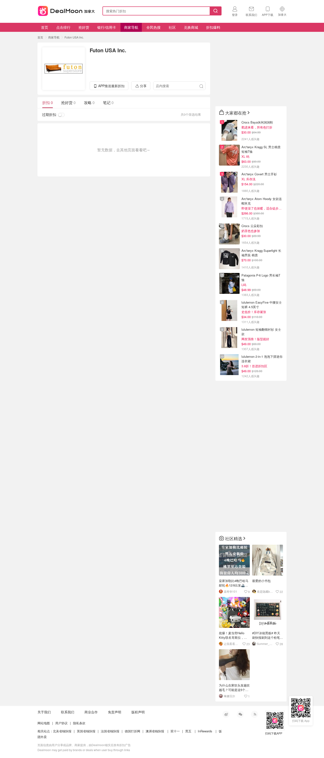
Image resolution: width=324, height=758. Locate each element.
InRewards (205, 731)
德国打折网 (132, 731)
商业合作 (91, 712)
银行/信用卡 (106, 27)
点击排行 (63, 27)
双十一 (175, 731)
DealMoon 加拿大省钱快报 (65, 10)
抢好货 (84, 27)
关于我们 (44, 712)
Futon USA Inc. (74, 37)
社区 (172, 27)
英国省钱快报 (86, 731)
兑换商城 (191, 27)
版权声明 (138, 712)
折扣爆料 (213, 27)
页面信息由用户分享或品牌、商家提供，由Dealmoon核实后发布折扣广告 (84, 745)
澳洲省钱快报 (155, 731)
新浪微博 (226, 714)
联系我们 (67, 712)
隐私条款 (79, 723)
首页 (44, 27)
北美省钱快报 (62, 731)
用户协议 (61, 723)
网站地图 (43, 723)
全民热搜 (153, 27)
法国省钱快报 (110, 731)
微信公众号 (240, 714)
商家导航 (131, 27)
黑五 (188, 731)
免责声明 (114, 712)
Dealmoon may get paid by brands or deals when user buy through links (83, 750)
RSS (254, 714)
